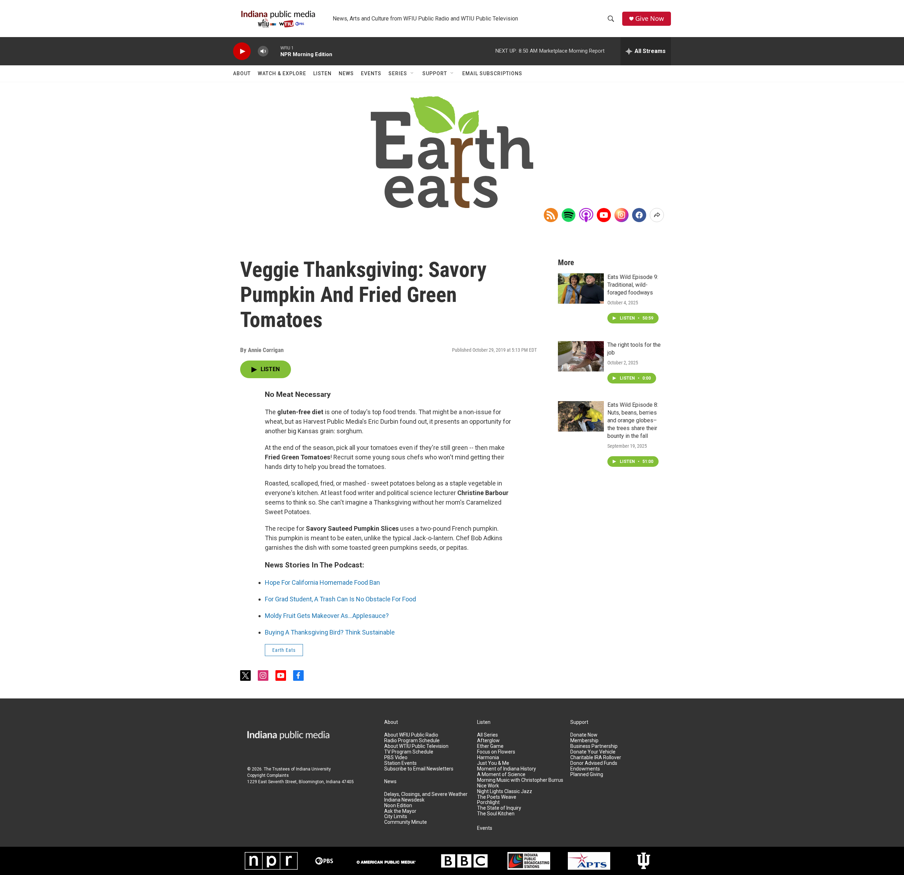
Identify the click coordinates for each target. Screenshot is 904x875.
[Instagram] (621, 215)
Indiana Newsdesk (404, 800)
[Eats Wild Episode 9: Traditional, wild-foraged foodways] (581, 288)
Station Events (400, 763)
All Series (487, 735)
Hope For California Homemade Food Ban (322, 582)
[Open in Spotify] (568, 215)
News (346, 73)
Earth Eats (284, 650)
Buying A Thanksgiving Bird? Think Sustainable (330, 632)
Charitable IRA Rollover (595, 757)
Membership (584, 740)
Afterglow (488, 740)
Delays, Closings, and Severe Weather (426, 794)
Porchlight (488, 802)
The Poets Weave (496, 797)
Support (434, 73)
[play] (242, 51)
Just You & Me (493, 763)
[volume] (263, 51)
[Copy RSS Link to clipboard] (551, 215)
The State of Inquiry (499, 808)
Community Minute (405, 822)
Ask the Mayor (400, 811)
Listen (322, 73)
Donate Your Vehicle (592, 752)
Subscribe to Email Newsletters (418, 769)
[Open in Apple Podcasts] (586, 215)
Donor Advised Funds (593, 763)
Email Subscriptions (492, 73)
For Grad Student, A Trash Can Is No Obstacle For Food (340, 599)
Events (371, 73)
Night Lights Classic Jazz (504, 791)
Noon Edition (398, 805)
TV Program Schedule (408, 752)
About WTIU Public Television (416, 746)
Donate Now (583, 735)
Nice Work (488, 785)
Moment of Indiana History (506, 769)
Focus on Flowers (496, 752)
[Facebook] (639, 215)
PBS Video (396, 757)
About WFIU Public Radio (411, 735)
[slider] (274, 51)
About (242, 73)
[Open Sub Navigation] (412, 73)
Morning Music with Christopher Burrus (520, 780)
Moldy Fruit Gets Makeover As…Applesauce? (327, 615)
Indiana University (313, 769)
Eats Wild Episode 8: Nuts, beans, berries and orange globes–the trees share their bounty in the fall (632, 420)
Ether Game (490, 746)
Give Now (649, 18)
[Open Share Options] (657, 215)
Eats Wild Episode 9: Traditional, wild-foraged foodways (632, 285)
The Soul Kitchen (496, 813)
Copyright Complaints (268, 775)
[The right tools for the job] (581, 356)
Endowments (585, 769)
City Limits (395, 816)
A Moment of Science (501, 774)
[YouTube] (604, 215)
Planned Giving (586, 774)
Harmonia (488, 757)
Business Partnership (594, 746)
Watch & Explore (282, 73)
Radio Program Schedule (412, 740)
